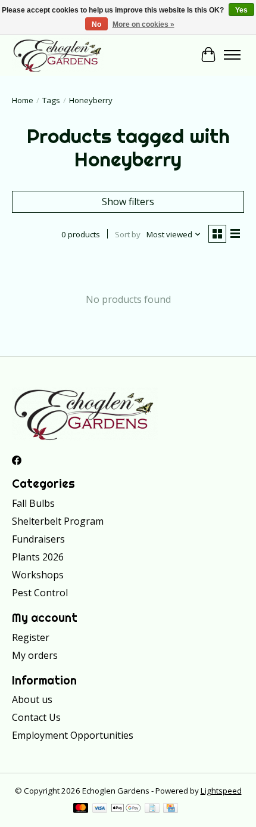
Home (22, 100)
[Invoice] (152, 809)
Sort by (128, 234)
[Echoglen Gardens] (58, 55)
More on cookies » (143, 24)
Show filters (128, 201)
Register (30, 637)
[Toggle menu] (232, 55)
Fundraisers (38, 539)
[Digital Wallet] (126, 809)
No (96, 24)
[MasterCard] (81, 809)
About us (32, 699)
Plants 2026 (38, 556)
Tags (51, 100)
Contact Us (36, 717)
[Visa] (100, 809)
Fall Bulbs (33, 503)
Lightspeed (221, 790)
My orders (35, 655)
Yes (241, 10)
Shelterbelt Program (58, 521)
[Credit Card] (170, 809)
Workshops (38, 574)
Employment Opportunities (72, 735)
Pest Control (40, 592)
